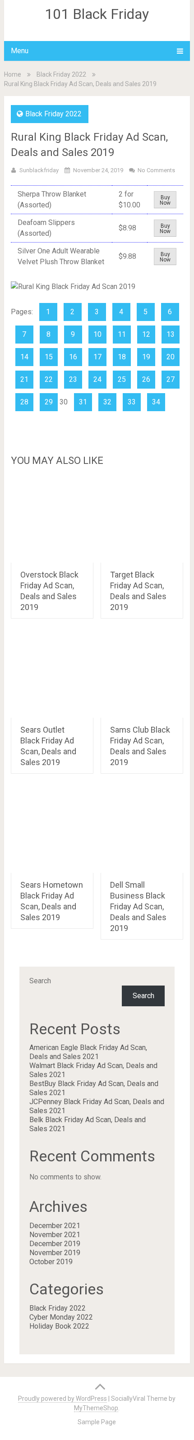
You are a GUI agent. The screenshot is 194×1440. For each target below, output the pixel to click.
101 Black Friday (97, 14)
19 (146, 357)
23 (73, 379)
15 (49, 357)
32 (107, 402)
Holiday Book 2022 (59, 1326)
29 (49, 402)
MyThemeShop (96, 1408)
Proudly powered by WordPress (62, 1398)
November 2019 (54, 1252)
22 (49, 379)
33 (132, 402)
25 (122, 379)
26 (146, 379)
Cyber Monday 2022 (61, 1317)
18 (122, 357)
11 (122, 334)
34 (156, 402)
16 (73, 357)
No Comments (156, 170)
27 (170, 379)
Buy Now (165, 200)
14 (24, 357)
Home (12, 74)
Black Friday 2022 (61, 74)
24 (97, 379)
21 (24, 379)
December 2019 (54, 1243)
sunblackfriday (39, 170)
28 (24, 402)
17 (97, 357)
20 (170, 357)
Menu (19, 50)
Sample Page (97, 1422)
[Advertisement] (97, 537)
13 (170, 334)
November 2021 (54, 1234)
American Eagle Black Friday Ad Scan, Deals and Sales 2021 (88, 1052)
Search (40, 981)
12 (146, 334)
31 (83, 402)
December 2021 (54, 1225)
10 (97, 334)
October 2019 (51, 1261)
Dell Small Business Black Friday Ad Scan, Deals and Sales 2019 (138, 906)
